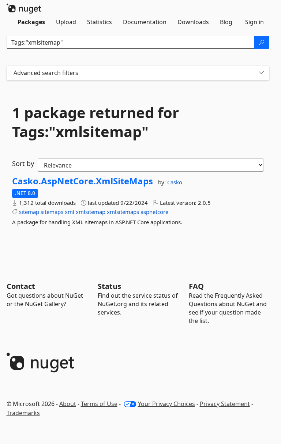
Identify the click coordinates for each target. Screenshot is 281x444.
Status (109, 286)
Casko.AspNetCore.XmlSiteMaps (82, 181)
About (67, 404)
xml (69, 211)
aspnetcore (154, 211)
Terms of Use (99, 404)
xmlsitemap (90, 211)
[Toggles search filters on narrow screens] (261, 73)
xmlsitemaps (123, 211)
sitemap (29, 211)
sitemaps (52, 211)
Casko (174, 182)
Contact (21, 286)
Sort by (23, 163)
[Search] (261, 42)
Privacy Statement (225, 404)
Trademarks (23, 413)
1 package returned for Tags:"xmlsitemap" (95, 122)
